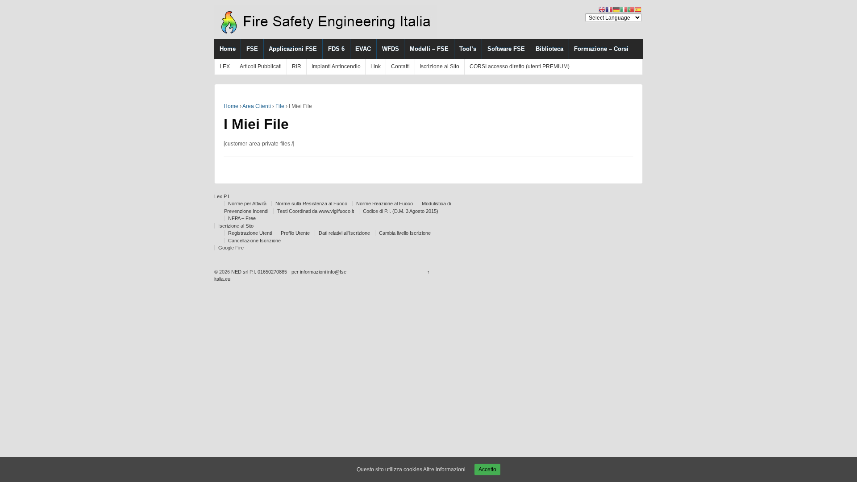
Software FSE (506, 49)
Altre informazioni (444, 469)
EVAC (363, 49)
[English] (602, 9)
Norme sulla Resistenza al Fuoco (311, 203)
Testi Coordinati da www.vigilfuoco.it (315, 211)
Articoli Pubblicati (261, 66)
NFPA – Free (242, 218)
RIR (296, 66)
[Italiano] (623, 9)
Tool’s (467, 49)
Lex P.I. (222, 196)
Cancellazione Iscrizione (254, 240)
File (279, 106)
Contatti (400, 66)
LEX (225, 66)
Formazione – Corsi (601, 49)
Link (375, 66)
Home (228, 49)
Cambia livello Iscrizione (405, 233)
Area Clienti (256, 106)
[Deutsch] (616, 9)
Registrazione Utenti (250, 233)
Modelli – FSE (429, 49)
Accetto (487, 469)
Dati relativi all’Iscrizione (344, 233)
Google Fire (231, 247)
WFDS (390, 49)
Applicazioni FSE (293, 49)
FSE (252, 49)
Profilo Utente (295, 233)
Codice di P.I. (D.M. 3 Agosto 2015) (400, 211)
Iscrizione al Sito (439, 66)
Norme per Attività (247, 203)
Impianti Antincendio (336, 66)
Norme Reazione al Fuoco (384, 203)
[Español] (637, 9)
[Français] (609, 9)
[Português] (630, 9)
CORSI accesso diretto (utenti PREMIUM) (520, 66)
